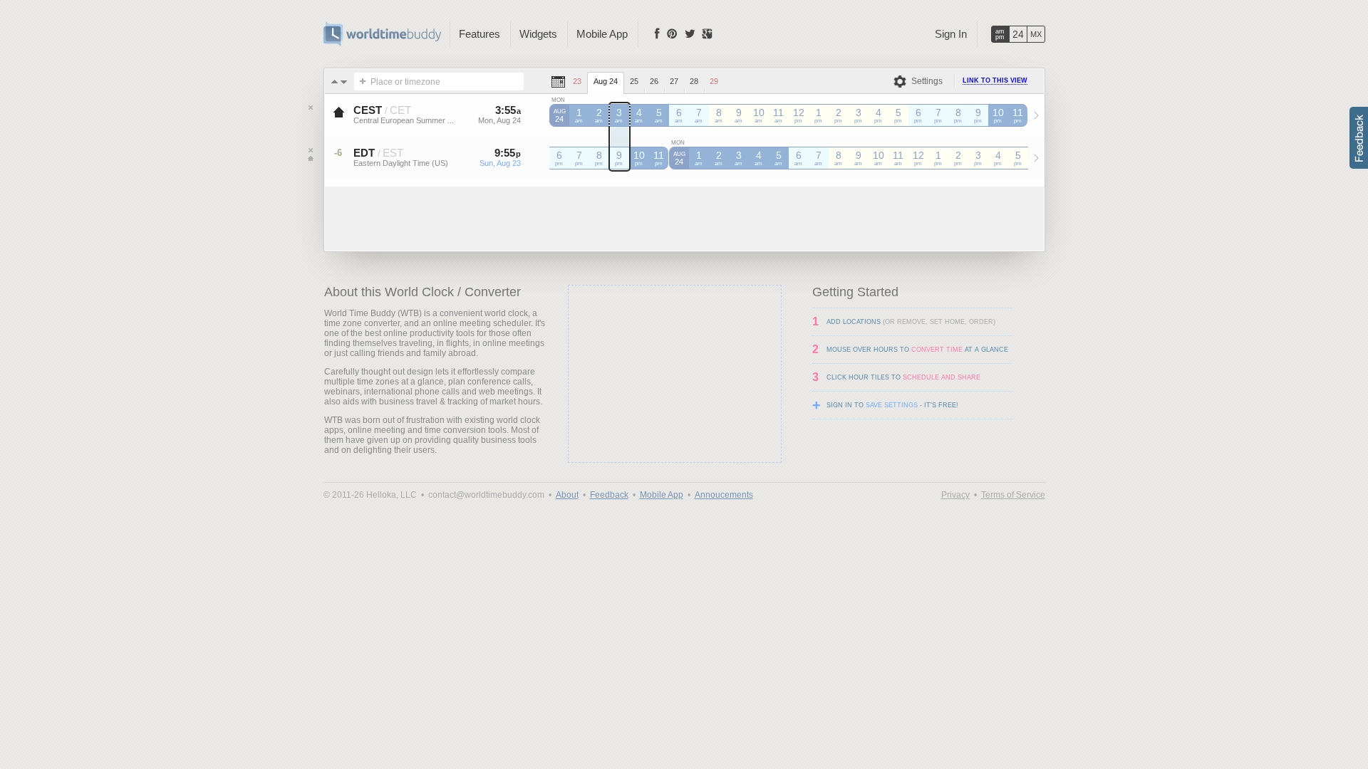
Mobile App (602, 34)
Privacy (955, 495)
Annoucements (724, 495)
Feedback (609, 495)
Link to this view (995, 80)
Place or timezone (405, 82)
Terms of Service (1013, 495)
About (567, 495)
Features (479, 34)
